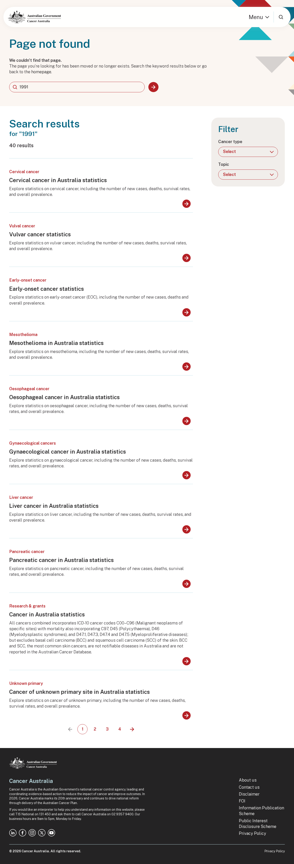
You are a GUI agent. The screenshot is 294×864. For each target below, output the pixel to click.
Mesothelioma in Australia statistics (56, 343)
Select (229, 151)
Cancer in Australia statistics (47, 614)
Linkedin (13, 832)
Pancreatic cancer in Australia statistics (61, 560)
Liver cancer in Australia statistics (54, 506)
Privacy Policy (252, 833)
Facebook (22, 832)
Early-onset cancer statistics (46, 288)
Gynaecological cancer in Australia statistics (67, 451)
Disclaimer (249, 794)
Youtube (51, 832)
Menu (256, 17)
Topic (223, 164)
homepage (41, 71)
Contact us (249, 787)
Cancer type (230, 141)
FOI (242, 801)
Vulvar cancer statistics (40, 234)
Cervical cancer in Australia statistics (58, 180)
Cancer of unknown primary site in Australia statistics (79, 692)
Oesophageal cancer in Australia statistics (64, 397)
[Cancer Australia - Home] (34, 17)
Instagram (32, 832)
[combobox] (76, 87)
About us (248, 780)
